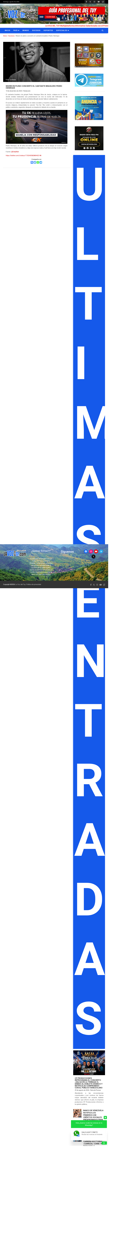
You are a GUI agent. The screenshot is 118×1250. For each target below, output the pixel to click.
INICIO (7, 30)
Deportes (48, 30)
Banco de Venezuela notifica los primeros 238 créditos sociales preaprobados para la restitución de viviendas (93, 1117)
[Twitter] (35, 162)
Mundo (26, 30)
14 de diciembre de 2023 (14, 91)
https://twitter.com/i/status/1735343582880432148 (23, 155)
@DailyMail (15, 152)
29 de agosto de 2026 (82, 1090)
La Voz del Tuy (20, 584)
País (15, 30)
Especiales (61, 30)
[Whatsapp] (38, 162)
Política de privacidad (33, 584)
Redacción (26, 91)
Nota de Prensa (95, 1090)
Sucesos (36, 30)
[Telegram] (41, 162)
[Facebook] (32, 162)
